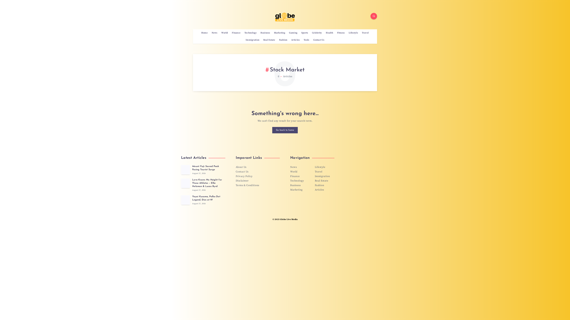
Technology (250, 33)
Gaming (293, 33)
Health (329, 33)
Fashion (283, 40)
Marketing (279, 33)
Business (265, 33)
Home (204, 33)
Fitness (341, 33)
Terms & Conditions (247, 185)
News (214, 33)
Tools (306, 40)
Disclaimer (242, 180)
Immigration (252, 40)
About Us (241, 167)
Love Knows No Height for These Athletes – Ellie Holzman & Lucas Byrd (207, 183)
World (224, 33)
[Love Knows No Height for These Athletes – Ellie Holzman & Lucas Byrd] (185, 183)
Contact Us (318, 40)
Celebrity (317, 33)
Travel (365, 33)
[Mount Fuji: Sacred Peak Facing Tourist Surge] (185, 170)
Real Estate (269, 40)
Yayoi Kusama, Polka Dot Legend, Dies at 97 (206, 198)
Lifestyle (353, 33)
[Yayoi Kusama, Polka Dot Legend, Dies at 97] (185, 200)
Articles (295, 40)
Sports (304, 33)
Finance (236, 33)
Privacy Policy (244, 176)
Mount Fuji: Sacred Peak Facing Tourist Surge (205, 168)
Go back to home (285, 130)
